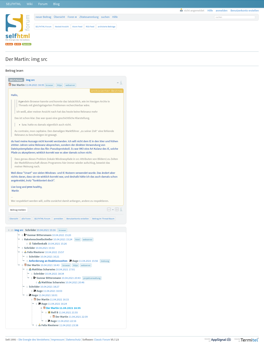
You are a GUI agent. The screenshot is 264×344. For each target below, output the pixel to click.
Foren (71, 17)
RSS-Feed (90, 26)
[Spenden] (26, 44)
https (59, 85)
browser (49, 85)
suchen (105, 17)
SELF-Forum (16, 79)
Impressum (57, 339)
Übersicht (59, 17)
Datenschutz (73, 339)
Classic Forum (102, 339)
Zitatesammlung (89, 17)
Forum (43, 4)
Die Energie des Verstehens (34, 339)
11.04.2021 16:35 (34, 85)
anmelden (58, 218)
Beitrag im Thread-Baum (103, 218)
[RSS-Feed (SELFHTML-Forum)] (17, 44)
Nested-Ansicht (62, 26)
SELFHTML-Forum (43, 26)
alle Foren (26, 218)
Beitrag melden (18, 209)
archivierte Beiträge (106, 26)
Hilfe (115, 17)
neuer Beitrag (43, 17)
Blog (56, 4)
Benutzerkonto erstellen (77, 218)
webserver (70, 85)
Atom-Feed (77, 26)
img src (30, 80)
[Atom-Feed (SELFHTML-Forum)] (9, 44)
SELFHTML (13, 4)
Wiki (30, 4)
